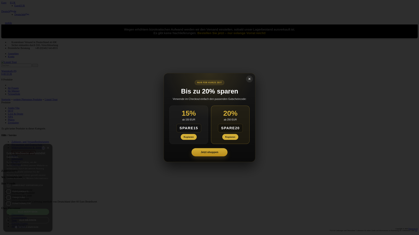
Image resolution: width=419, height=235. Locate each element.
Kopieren (189, 137)
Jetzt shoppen (209, 152)
